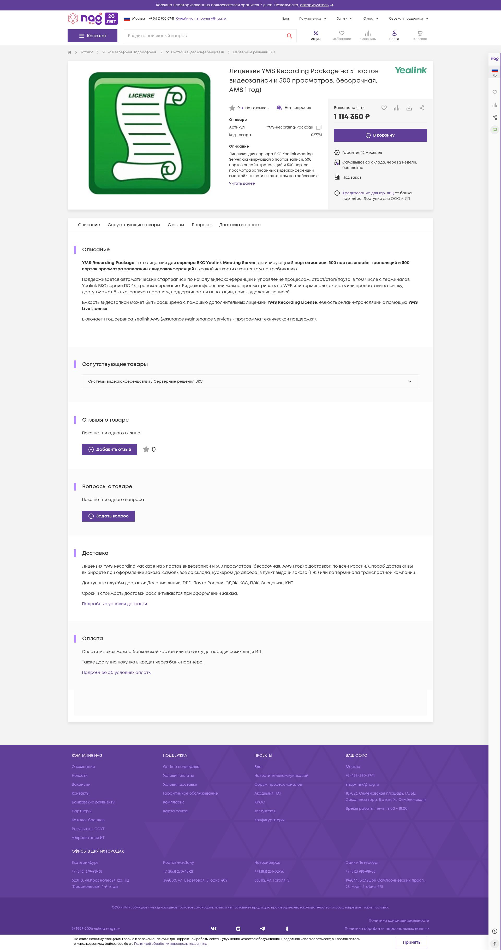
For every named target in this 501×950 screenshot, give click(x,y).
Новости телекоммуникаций (281, 775)
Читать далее (242, 183)
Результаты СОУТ (88, 828)
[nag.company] (214, 928)
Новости (80, 775)
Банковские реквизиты (93, 802)
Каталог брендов (88, 820)
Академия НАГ (268, 793)
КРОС (259, 802)
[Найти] (290, 36)
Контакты (81, 793)
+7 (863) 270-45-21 (178, 871)
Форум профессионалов (278, 784)
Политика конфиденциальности (399, 920)
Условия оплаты (178, 775)
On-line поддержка (181, 766)
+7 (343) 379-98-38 (87, 871)
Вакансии (81, 784)
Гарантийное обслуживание (190, 793)
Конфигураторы (269, 820)
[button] (250, 5)
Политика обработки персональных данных (387, 928)
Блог (285, 18)
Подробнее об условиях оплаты (117, 672)
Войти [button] (394, 39)
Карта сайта (175, 811)
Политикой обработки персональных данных (170, 944)
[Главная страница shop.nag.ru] (93, 18)
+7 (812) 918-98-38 (360, 871)
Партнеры (82, 811)
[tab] (89, 225)
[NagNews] (262, 928)
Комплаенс (174, 802)
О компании (83, 766)
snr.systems (264, 811)
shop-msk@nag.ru (211, 18)
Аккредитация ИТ (88, 837)
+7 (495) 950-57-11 (161, 18)
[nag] (287, 928)
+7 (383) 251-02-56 (269, 871)
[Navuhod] (238, 928)
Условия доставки (180, 784)
